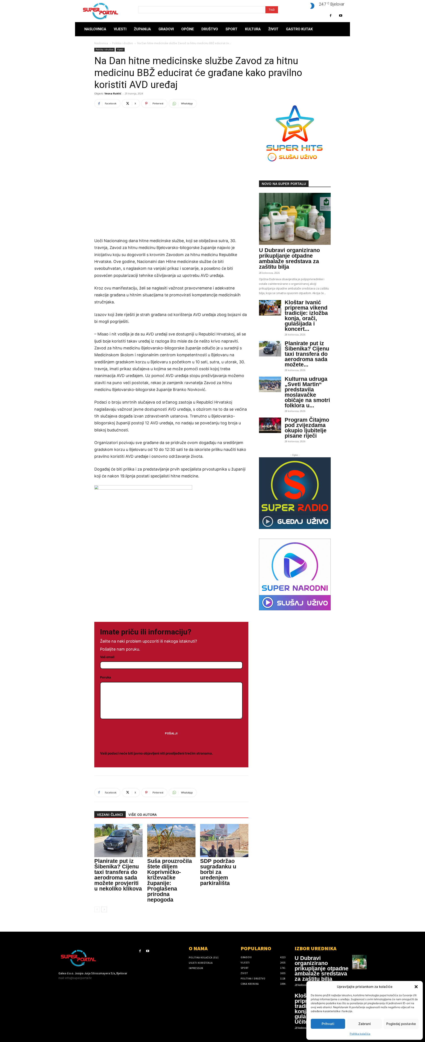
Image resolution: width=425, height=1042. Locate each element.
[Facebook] (330, 15)
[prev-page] (97, 909)
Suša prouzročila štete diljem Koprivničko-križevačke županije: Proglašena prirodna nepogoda (169, 880)
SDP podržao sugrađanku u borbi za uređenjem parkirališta (218, 872)
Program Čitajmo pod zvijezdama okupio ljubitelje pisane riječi (307, 428)
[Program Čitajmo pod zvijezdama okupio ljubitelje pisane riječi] (270, 425)
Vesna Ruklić (112, 93)
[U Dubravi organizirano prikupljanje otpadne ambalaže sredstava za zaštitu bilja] (295, 219)
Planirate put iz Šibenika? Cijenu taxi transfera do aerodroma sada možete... (307, 354)
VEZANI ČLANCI (110, 815)
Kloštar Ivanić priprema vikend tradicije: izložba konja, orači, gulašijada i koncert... (306, 315)
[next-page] (104, 909)
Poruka (105, 677)
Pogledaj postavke (401, 1024)
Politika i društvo (122, 43)
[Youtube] (340, 15)
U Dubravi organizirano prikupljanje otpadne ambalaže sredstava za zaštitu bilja (289, 258)
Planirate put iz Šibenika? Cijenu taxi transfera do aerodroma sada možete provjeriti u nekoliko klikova (118, 875)
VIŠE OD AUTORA (142, 815)
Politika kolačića (360, 1033)
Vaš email (107, 657)
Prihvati (328, 1024)
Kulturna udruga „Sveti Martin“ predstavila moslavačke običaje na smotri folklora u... (307, 392)
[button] (416, 987)
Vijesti (120, 49)
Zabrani (364, 1024)
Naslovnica (101, 43)
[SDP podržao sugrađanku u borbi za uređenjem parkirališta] (224, 840)
